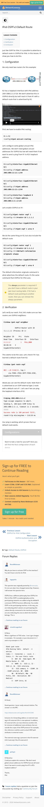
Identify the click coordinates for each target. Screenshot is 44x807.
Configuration (10, 39)
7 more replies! (11, 786)
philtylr (12, 752)
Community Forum (30, 789)
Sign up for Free (14, 511)
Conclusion (9, 45)
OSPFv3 (23, 550)
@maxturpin (34, 585)
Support (29, 797)
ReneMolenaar (15, 564)
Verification (9, 42)
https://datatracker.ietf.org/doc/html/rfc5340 (19, 713)
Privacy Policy (18, 797)
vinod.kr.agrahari (16, 627)
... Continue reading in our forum (16, 620)
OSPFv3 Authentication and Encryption (26, 538)
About (36, 797)
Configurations (12, 432)
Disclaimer (6, 797)
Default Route (14, 550)
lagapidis (13, 580)
